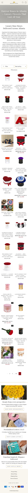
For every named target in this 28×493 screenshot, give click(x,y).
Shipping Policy (14, 476)
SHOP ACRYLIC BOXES (14, 466)
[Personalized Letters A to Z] (14, 420)
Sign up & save (14, 482)
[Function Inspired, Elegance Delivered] (14, 447)
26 (16, 373)
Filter (6, 66)
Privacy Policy (14, 471)
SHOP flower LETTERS (14, 436)
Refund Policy (14, 473)
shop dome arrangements (14, 409)
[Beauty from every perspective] (14, 392)
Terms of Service (14, 478)
